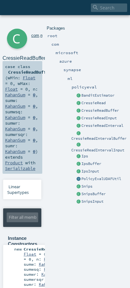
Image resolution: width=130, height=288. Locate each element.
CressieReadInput (99, 118)
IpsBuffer (91, 163)
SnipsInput (92, 201)
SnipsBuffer (93, 194)
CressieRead (93, 103)
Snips (86, 186)
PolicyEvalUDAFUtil (101, 179)
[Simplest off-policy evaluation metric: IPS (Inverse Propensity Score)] (78, 156)
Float (29, 78)
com (35, 35)
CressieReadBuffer (100, 110)
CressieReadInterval (102, 125)
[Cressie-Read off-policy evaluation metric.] (78, 103)
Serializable (20, 168)
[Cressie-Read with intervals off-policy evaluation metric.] (78, 125)
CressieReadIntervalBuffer (99, 138)
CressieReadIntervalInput (97, 150)
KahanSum (15, 95)
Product (14, 163)
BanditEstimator (98, 95)
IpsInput (90, 171)
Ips (84, 156)
